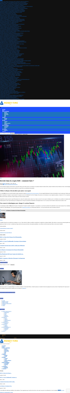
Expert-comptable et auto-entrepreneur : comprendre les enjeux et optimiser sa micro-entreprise (16, 6)
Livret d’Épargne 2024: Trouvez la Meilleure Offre (9, 68)
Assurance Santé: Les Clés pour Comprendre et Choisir (9, 51)
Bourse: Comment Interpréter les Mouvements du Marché (10, 38)
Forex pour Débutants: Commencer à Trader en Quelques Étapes (11, 66)
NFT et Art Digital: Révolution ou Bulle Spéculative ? (9, 29)
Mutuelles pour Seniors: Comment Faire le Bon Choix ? (9, 42)
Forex (5, 122)
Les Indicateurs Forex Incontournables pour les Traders (9, 77)
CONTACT (4, 131)
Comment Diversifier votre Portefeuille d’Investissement (9, 17)
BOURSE (3, 120)
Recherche (12, 133)
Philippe (4, 183)
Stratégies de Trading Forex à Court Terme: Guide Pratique (10, 75)
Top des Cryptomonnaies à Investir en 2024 (7, 90)
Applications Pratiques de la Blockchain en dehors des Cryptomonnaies (12, 11)
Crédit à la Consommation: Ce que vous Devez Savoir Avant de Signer (12, 19)
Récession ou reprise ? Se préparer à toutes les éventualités (10, 50)
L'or (5, 330)
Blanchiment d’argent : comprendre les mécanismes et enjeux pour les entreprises (14, 3)
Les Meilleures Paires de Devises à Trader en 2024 (8, 70)
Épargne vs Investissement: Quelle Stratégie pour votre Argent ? (11, 35)
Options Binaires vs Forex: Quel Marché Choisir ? (8, 81)
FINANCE (3, 117)
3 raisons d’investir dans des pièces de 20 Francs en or (9, 27)
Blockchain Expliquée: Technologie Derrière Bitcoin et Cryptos (11, 12)
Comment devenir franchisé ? (5, 94)
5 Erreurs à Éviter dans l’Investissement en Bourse (8, 39)
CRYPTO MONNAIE (5, 111)
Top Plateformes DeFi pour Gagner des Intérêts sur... (12, 254)
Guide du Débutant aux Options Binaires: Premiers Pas (9, 83)
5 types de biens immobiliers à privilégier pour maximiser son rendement (12, 10)
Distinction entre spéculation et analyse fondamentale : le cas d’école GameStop (13, 8)
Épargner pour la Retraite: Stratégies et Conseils (8, 44)
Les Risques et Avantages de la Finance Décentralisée (11, 249)
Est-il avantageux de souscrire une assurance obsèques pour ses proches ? (12, 7)
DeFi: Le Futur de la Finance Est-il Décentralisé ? (8, 14)
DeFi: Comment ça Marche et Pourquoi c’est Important (12, 258)
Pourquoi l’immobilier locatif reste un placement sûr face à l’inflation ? (12, 9)
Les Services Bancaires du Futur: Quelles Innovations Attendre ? (11, 21)
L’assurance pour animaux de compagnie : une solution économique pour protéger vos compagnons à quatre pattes (19, 65)
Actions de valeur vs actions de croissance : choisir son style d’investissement (13, 16)
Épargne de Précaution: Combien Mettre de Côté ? (8, 36)
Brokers (5, 124)
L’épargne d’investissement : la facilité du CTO (8, 23)
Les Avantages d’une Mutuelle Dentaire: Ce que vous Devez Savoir (11, 59)
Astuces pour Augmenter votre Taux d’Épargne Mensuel (10, 45)
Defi (5, 115)
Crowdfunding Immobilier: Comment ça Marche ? (8, 57)
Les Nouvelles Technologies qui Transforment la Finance (10, 30)
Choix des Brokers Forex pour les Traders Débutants (9, 56)
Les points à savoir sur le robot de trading (7, 89)
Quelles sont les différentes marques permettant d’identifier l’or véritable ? (12, 92)
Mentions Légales (5, 301)
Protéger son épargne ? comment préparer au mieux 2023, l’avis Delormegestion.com (14, 79)
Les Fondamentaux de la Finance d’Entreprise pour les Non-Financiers (12, 24)
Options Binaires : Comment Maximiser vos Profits (9, 78)
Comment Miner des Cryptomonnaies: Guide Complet (9, 93)
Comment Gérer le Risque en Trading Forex (7, 76)
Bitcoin (5, 112)
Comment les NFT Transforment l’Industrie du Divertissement (10, 28)
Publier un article (5, 302)
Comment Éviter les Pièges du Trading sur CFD (8, 86)
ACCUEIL (3, 109)
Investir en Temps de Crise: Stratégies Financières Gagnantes (10, 26)
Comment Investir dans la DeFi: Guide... (7, 381)
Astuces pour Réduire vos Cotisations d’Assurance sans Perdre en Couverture (13, 47)
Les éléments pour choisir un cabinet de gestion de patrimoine (10, 71)
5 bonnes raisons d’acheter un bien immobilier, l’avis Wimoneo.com (11, 95)
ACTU (3, 110)
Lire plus (62, 390)
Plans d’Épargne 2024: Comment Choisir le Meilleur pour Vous (11, 54)
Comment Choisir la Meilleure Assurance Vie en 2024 (9, 49)
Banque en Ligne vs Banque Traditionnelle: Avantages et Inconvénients (12, 20)
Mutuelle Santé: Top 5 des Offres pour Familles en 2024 (9, 52)
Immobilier (6, 126)
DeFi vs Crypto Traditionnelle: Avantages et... (8, 377)
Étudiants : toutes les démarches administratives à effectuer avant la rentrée (13, 62)
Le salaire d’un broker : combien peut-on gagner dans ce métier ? (11, 72)
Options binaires (7, 123)
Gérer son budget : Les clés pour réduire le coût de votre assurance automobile (13, 4)
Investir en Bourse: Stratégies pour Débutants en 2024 (9, 37)
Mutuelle (6, 130)
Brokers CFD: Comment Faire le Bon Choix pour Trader (10, 46)
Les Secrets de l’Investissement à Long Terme (8, 13)
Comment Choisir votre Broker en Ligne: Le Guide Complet (10, 55)
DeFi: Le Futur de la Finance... (5, 373)
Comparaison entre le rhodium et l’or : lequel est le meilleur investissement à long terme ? (15, 63)
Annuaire (3, 304)
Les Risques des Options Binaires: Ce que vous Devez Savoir (10, 80)
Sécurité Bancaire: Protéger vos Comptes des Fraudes (9, 22)
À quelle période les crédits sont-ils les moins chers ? (9, 91)
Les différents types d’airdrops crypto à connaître (8, 64)
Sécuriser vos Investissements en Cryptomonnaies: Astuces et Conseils (12, 99)
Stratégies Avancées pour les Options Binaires (8, 82)
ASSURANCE (4, 129)
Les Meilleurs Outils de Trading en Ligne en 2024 (8, 85)
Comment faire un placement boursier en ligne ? (8, 97)
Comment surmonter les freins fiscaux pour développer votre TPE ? (11, 69)
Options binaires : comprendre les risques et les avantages (10, 73)
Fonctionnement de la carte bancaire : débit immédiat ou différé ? (11, 96)
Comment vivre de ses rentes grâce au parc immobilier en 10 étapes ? (12, 5)
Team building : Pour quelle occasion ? (7, 67)
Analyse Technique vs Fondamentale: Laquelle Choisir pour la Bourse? (12, 40)
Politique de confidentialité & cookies (6, 392)
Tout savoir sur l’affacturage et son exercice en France (9, 98)
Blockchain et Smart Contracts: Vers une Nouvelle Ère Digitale (11, 15)
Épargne (5, 127)
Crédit (5, 119)
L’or (5, 128)
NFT (5, 116)
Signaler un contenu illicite (6, 303)
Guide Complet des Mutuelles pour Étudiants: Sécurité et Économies (12, 58)
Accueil (1, 134)
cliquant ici (24, 288)
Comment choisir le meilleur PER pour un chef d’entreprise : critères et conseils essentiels (15, 60)
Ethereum (6, 113)
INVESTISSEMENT (5, 125)
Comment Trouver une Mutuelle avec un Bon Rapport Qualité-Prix (11, 61)
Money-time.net (2, 337)
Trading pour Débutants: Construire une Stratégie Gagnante (10, 84)
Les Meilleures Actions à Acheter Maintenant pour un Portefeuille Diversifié (13, 41)
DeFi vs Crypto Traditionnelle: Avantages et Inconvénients (13, 241)
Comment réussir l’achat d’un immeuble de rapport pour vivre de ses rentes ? (13, 2)
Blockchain (6, 114)
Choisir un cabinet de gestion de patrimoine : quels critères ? (10, 74)
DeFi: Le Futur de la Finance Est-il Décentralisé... (11, 237)
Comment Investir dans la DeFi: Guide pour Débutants (12, 245)
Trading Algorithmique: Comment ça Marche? (8, 88)
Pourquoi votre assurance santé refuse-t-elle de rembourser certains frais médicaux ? (14, 1)
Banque (5, 118)
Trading (5, 121)
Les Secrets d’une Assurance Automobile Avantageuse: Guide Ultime (12, 43)
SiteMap (15, 337)
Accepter (59, 390)
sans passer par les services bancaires (32, 193)
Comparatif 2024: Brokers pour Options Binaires (8, 48)
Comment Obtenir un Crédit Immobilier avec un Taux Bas (10, 18)
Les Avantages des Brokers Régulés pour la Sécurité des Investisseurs (12, 53)
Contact (3, 305)
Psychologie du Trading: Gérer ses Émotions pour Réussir (10, 87)
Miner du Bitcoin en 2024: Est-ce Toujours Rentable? (9, 25)
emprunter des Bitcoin (26, 207)
